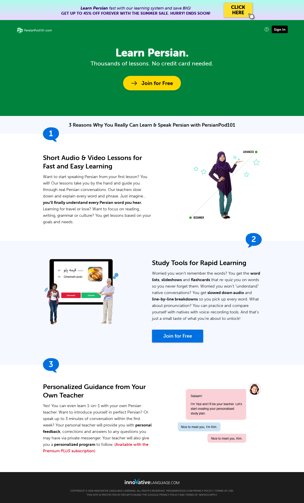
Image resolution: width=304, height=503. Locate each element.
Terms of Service (197, 494)
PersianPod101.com (179, 490)
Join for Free (157, 83)
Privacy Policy (203, 490)
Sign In (280, 29)
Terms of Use (224, 490)
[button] (267, 29)
